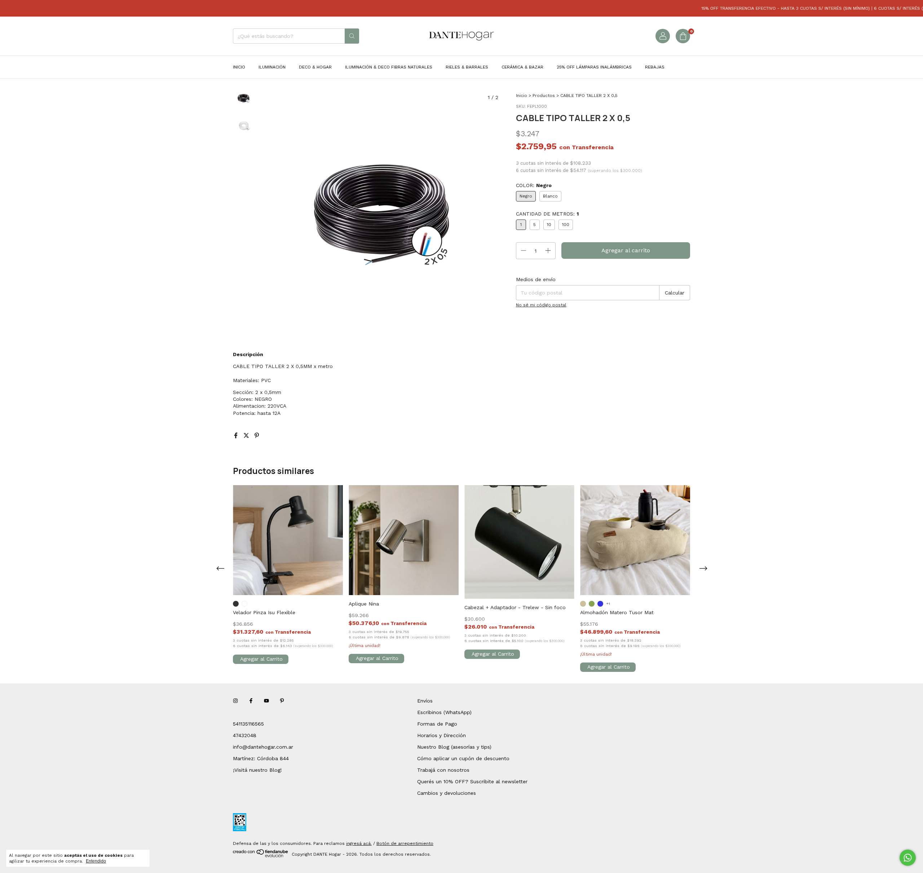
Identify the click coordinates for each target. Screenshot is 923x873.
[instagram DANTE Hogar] (235, 701)
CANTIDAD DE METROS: (547, 214)
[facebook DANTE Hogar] (250, 701)
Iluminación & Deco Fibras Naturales (388, 67)
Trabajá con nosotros (443, 770)
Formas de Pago (437, 724)
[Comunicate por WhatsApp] (908, 858)
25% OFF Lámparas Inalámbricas (594, 67)
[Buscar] (352, 36)
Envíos (425, 701)
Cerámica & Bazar (522, 67)
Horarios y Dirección (441, 735)
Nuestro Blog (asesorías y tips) (454, 747)
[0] (683, 36)
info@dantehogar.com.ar (263, 747)
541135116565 (248, 724)
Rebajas (654, 67)
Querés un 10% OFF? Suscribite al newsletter (472, 781)
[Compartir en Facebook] (236, 435)
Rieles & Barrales (467, 67)
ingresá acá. (359, 843)
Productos (544, 95)
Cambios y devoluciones (446, 793)
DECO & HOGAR (315, 67)
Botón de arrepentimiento (404, 843)
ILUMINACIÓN (272, 67)
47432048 (244, 735)
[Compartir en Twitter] (247, 435)
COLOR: (534, 185)
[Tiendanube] (261, 856)
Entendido (96, 861)
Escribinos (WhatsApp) (444, 712)
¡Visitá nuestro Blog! (257, 770)
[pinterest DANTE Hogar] (281, 701)
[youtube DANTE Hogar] (266, 701)
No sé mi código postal (541, 304)
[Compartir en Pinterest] (257, 435)
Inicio (239, 67)
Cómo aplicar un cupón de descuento (463, 758)
